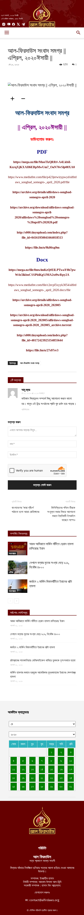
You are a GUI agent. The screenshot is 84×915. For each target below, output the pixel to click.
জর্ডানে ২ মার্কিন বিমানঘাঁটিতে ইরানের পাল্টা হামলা (32, 647)
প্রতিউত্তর (25, 409)
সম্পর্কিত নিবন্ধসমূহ (18, 533)
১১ (13, 769)
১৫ (51, 769)
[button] (78, 32)
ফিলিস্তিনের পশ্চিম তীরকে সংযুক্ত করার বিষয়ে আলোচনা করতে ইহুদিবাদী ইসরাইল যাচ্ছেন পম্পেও (61, 514)
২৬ (23, 786)
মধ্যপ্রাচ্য (12, 553)
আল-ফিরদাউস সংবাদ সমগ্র (29, 362)
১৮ (13, 778)
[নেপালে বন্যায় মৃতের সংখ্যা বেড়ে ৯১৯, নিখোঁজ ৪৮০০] (17, 567)
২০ (32, 778)
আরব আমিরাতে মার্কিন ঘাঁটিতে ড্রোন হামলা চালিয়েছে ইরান (37, 621)
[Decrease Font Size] (24, 99)
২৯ (51, 786)
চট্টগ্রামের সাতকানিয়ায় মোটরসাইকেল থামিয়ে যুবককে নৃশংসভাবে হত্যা (42, 660)
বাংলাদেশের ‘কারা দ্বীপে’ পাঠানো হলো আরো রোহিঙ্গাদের (25, 510)
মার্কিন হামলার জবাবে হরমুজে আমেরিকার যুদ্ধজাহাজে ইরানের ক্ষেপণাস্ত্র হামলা (43, 674)
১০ (70, 761)
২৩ (61, 778)
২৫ (13, 786)
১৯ (23, 778)
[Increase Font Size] (14, 99)
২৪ (70, 778)
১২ (23, 769)
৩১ (70, 786)
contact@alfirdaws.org (44, 900)
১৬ (61, 769)
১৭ (70, 769)
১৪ (41, 769)
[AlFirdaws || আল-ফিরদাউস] (42, 13)
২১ (41, 778)
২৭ (32, 786)
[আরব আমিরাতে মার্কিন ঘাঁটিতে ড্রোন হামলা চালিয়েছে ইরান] (17, 548)
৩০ (61, 786)
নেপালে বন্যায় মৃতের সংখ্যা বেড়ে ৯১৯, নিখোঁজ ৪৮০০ (35, 634)
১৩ (32, 769)
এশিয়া (11, 572)
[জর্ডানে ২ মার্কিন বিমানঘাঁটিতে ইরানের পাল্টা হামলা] (17, 586)
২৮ (41, 786)
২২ (51, 778)
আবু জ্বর (25, 389)
